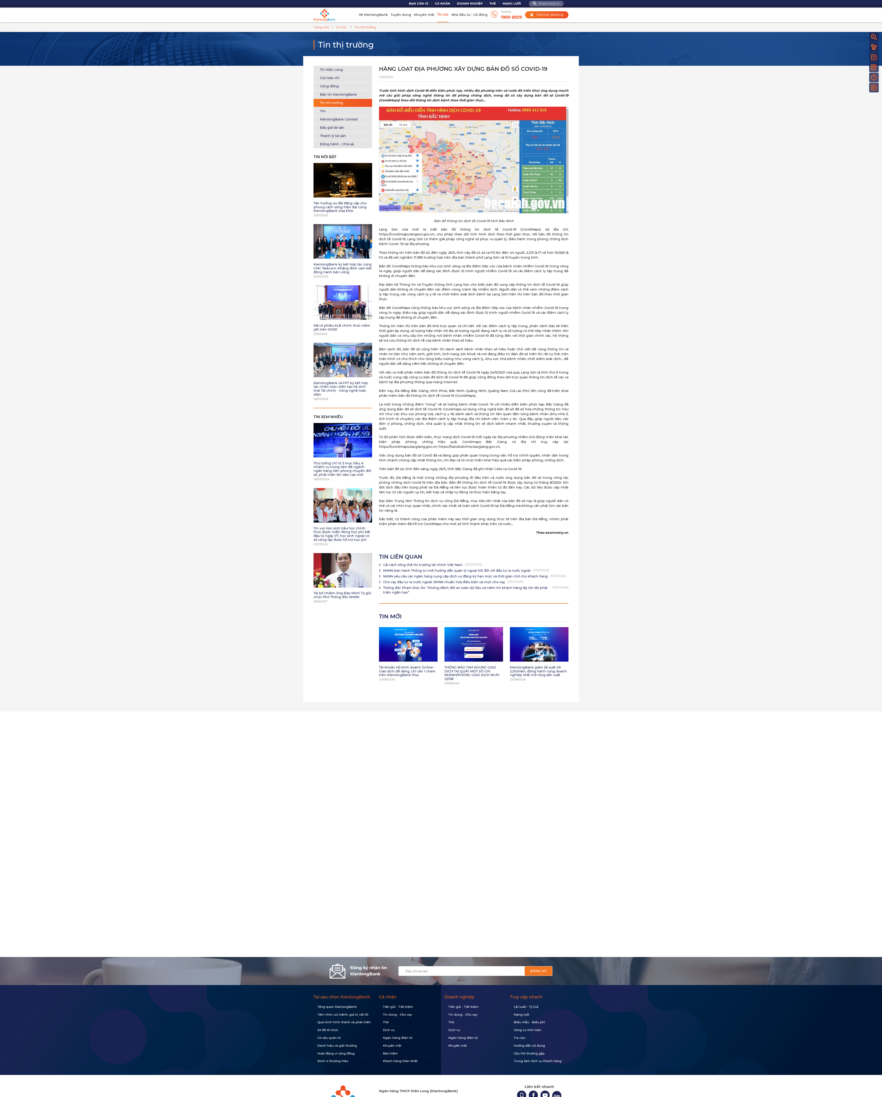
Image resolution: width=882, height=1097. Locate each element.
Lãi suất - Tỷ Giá (526, 1006)
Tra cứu (519, 1038)
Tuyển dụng (401, 15)
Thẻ (492, 3)
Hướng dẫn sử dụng (529, 1045)
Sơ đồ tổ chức (327, 1030)
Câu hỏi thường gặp (529, 1053)
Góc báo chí (329, 78)
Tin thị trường (331, 103)
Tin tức (443, 14)
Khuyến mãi (424, 15)
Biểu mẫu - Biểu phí (529, 1022)
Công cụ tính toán (527, 1030)
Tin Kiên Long (331, 70)
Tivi (322, 111)
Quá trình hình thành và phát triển (344, 1022)
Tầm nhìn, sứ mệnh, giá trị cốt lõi (342, 1014)
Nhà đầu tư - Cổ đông (469, 15)
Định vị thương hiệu (332, 1061)
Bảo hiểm (390, 1053)
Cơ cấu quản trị (329, 1038)
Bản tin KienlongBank (338, 94)
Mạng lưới (512, 3)
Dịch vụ (389, 1030)
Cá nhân (442, 3)
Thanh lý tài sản (333, 136)
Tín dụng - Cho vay (397, 1014)
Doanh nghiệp (470, 3)
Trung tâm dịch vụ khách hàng (538, 1061)
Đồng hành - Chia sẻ (337, 144)
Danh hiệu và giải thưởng (337, 1045)
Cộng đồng (329, 86)
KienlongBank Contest (339, 119)
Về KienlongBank (373, 15)
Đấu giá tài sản (332, 128)
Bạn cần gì (418, 3)
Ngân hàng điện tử (397, 1038)
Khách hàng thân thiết (400, 1061)
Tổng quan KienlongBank (337, 1006)
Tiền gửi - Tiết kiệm (398, 1006)
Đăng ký (538, 971)
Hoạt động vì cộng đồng (336, 1053)
